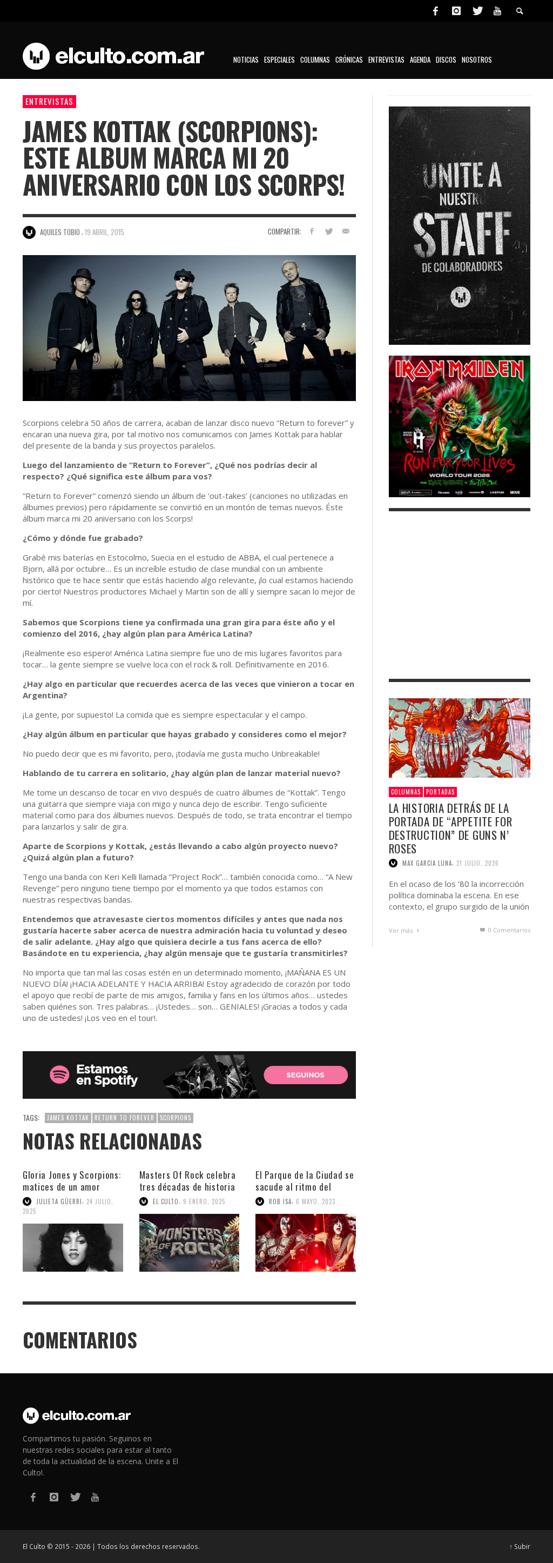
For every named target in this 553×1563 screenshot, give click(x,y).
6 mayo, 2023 (315, 1201)
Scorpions (175, 1117)
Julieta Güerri (59, 1201)
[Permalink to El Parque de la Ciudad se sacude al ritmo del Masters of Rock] (305, 1243)
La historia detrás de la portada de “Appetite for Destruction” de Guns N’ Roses (450, 828)
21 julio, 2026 (477, 863)
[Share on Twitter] (328, 231)
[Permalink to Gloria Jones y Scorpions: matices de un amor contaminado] (73, 1248)
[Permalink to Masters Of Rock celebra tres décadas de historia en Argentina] (189, 1243)
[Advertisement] (459, 595)
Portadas (440, 791)
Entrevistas (49, 101)
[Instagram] (456, 11)
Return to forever (124, 1117)
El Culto (166, 1201)
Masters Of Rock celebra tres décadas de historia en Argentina (187, 1186)
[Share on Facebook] (311, 231)
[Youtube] (497, 11)
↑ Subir (519, 1546)
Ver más (401, 930)
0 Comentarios (508, 930)
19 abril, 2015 (104, 231)
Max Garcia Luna (427, 863)
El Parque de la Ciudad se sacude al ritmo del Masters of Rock (304, 1186)
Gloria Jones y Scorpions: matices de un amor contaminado (72, 1186)
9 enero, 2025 (204, 1201)
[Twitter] (477, 11)
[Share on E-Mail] (346, 231)
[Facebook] (435, 11)
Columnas (406, 791)
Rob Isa (280, 1201)
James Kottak (68, 1117)
